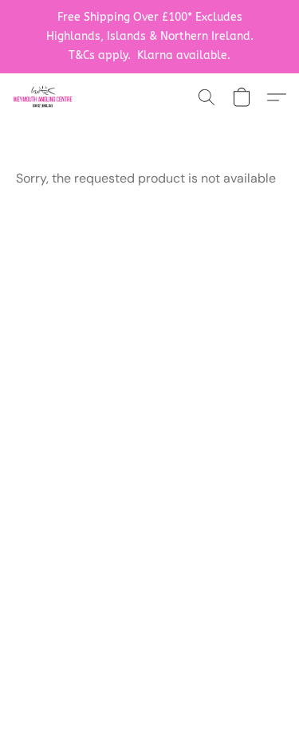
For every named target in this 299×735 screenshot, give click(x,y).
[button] (44, 97)
